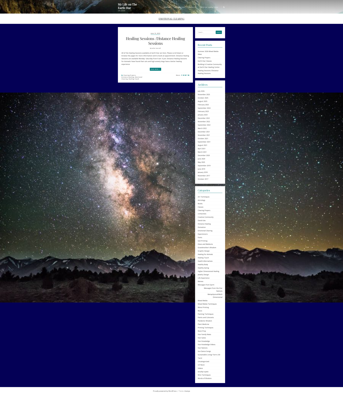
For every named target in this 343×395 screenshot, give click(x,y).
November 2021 (204, 135)
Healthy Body (203, 264)
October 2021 (203, 138)
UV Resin (201, 365)
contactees (202, 214)
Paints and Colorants (206, 317)
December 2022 (204, 118)
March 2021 (202, 152)
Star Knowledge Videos (206, 344)
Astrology (201, 200)
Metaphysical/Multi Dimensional (215, 295)
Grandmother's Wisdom (207, 247)
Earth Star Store (179, 7)
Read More (155, 69)
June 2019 (201, 169)
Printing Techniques (205, 328)
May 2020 (201, 162)
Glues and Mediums (205, 244)
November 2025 (204, 94)
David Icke (202, 220)
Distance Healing (127, 77)
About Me (167, 7)
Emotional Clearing (205, 231)
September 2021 (204, 142)
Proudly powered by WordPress (165, 391)
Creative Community (205, 217)
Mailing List (193, 7)
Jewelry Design (203, 274)
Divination (202, 227)
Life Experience (203, 278)
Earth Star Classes (205, 61)
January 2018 (202, 172)
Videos (200, 368)
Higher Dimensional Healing (208, 271)
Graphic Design (204, 251)
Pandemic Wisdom (205, 321)
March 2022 (202, 128)
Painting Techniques (205, 314)
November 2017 (204, 176)
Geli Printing (202, 241)
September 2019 (204, 165)
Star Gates (202, 338)
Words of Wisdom (205, 378)
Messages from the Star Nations (213, 289)
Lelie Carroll (156, 48)
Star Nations (202, 348)
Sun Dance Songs (204, 351)
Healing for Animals (205, 254)
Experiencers (203, 234)
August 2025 (202, 101)
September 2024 (204, 108)
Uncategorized (203, 361)
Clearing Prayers (129, 75)
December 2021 (204, 132)
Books (200, 203)
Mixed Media (202, 300)
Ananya (187, 391)
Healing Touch (134, 79)
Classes (200, 207)
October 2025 (203, 98)
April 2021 (201, 149)
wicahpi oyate (203, 372)
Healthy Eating (203, 268)
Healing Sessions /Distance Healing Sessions (155, 41)
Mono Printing (203, 307)
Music (200, 311)
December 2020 (204, 155)
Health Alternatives (205, 261)
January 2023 (202, 115)
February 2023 (203, 111)
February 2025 (203, 105)
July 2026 (201, 91)
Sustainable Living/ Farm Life (209, 355)
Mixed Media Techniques (207, 304)
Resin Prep (202, 331)
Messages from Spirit (206, 285)
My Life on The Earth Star (127, 6)
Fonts (200, 237)
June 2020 (201, 159)
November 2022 (204, 121)
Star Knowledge (204, 341)
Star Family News (204, 334)
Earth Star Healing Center (209, 7)
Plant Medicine (203, 324)
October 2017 (203, 179)
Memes (200, 281)
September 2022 (204, 125)
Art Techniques (203, 197)
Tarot (200, 358)
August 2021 (202, 145)
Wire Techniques (204, 375)
